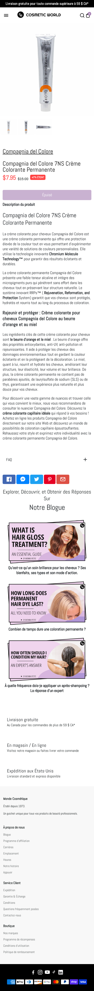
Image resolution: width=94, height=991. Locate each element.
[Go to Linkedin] (60, 973)
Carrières (8, 847)
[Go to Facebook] (9, 479)
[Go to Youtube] (47, 973)
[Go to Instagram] (40, 973)
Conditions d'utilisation (16, 946)
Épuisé (47, 194)
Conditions (9, 903)
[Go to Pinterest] (50, 479)
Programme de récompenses (19, 939)
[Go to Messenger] (22, 479)
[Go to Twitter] (36, 479)
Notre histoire (11, 866)
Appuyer (7, 872)
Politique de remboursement (19, 952)
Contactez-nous (12, 915)
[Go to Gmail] (62, 479)
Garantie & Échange (14, 896)
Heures (7, 860)
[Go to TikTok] (54, 973)
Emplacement (11, 853)
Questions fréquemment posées (21, 909)
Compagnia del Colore (28, 151)
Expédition (9, 890)
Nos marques (10, 933)
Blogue (7, 834)
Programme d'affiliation (16, 841)
